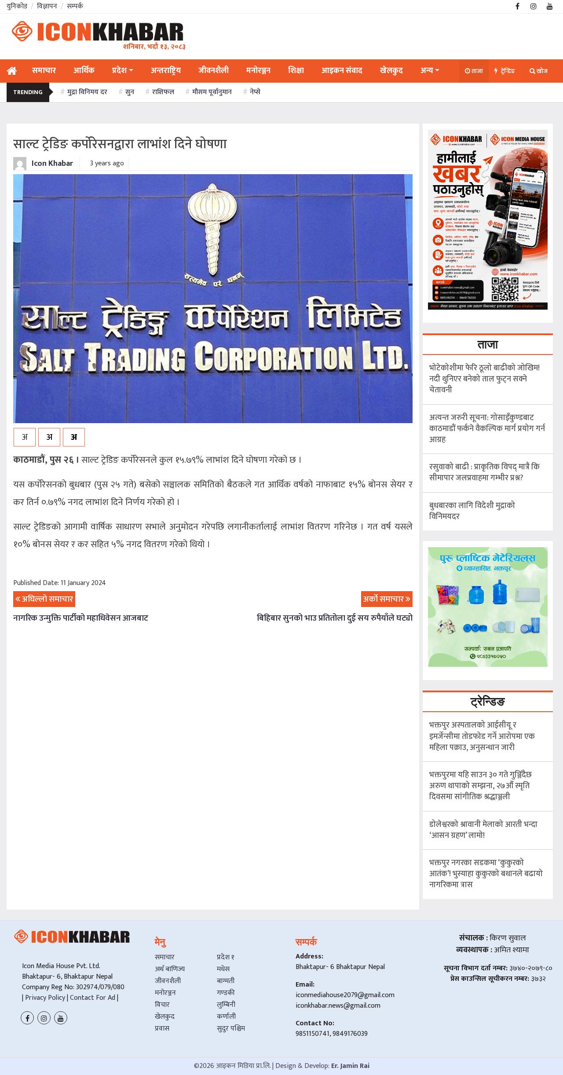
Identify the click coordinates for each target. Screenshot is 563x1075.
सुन (129, 92)
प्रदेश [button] (119, 70)
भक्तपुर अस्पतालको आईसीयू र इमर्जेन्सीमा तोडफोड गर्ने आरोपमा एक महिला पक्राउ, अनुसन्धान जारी (482, 736)
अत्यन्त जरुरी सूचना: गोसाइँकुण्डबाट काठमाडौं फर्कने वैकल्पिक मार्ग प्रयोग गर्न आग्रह (487, 428)
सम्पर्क (75, 6)
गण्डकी (226, 993)
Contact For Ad (92, 998)
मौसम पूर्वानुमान (212, 92)
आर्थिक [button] (84, 70)
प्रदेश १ (225, 957)
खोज (541, 71)
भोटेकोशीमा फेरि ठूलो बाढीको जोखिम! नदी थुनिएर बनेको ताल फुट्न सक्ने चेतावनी (484, 379)
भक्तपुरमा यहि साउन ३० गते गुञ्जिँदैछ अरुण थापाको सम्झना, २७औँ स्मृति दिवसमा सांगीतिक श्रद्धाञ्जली (480, 786)
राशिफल (163, 92)
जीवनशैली (168, 981)
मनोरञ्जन (165, 993)
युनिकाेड (17, 6)
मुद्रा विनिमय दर (87, 92)
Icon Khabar (51, 163)
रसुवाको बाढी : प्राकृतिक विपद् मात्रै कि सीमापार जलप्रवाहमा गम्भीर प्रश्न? (484, 473)
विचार (162, 1005)
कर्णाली (226, 1017)
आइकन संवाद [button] (342, 70)
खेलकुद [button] (391, 70)
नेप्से (255, 92)
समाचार (165, 957)
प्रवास (162, 1029)
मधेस (223, 969)
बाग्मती (225, 981)
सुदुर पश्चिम (231, 1029)
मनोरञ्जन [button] (258, 70)
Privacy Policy (44, 998)
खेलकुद (165, 1017)
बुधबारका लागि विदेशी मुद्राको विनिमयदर (472, 511)
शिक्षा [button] (296, 70)
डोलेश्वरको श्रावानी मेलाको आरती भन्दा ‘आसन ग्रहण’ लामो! (483, 830)
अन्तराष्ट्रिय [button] (166, 70)
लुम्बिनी (226, 1005)
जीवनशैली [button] (213, 70)
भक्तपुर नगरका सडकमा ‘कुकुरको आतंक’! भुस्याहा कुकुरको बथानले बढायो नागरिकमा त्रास (486, 874)
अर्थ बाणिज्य (170, 969)
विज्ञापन (47, 6)
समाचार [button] (44, 70)
